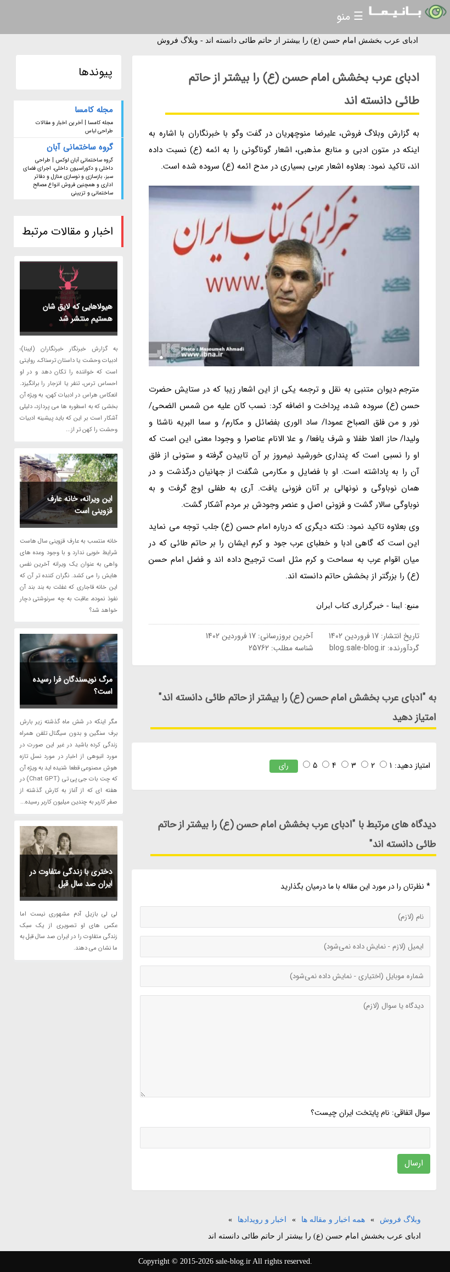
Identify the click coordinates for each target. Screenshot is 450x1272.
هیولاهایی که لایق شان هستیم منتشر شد (78, 312)
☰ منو (349, 16)
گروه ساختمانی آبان (80, 147)
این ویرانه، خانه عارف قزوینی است (80, 505)
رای (284, 766)
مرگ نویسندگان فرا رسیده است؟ (73, 685)
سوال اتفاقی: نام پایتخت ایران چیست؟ (370, 1113)
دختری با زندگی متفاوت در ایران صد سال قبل (71, 878)
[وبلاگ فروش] (406, 12)
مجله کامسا (94, 109)
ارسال (413, 1163)
